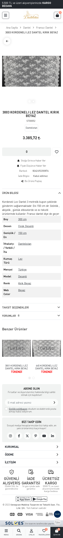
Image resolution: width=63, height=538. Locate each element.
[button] (5, 15)
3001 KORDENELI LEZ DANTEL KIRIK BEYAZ (16, 367)
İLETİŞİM (10, 462)
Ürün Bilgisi (10, 192)
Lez (20, 258)
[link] (10, 435)
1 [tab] (29, 101)
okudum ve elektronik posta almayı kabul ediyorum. (32, 410)
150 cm (22, 233)
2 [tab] (33, 101)
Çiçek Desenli (26, 226)
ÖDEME (9, 454)
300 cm (22, 219)
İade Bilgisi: (24, 175)
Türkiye (22, 269)
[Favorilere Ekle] (56, 152)
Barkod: (23, 170)
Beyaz (21, 290)
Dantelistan (24, 243)
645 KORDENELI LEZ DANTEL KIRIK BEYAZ (46, 367)
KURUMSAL (12, 446)
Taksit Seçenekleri (15, 307)
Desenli (22, 276)
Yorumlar (10, 315)
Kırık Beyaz (24, 283)
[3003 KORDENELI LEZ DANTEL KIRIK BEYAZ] (31, 71)
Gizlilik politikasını (18, 408)
